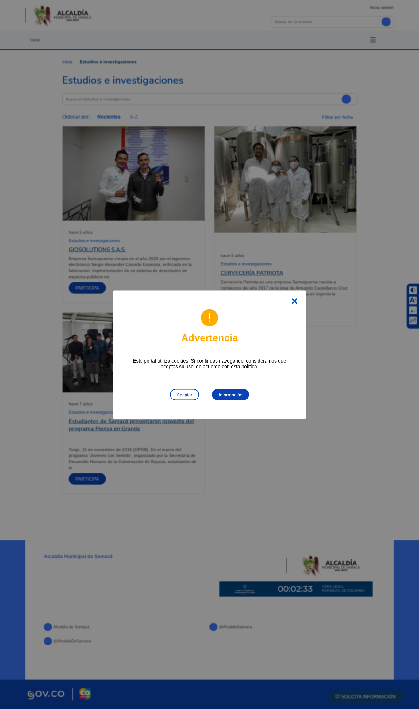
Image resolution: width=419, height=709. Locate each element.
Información (230, 394)
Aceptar (184, 394)
